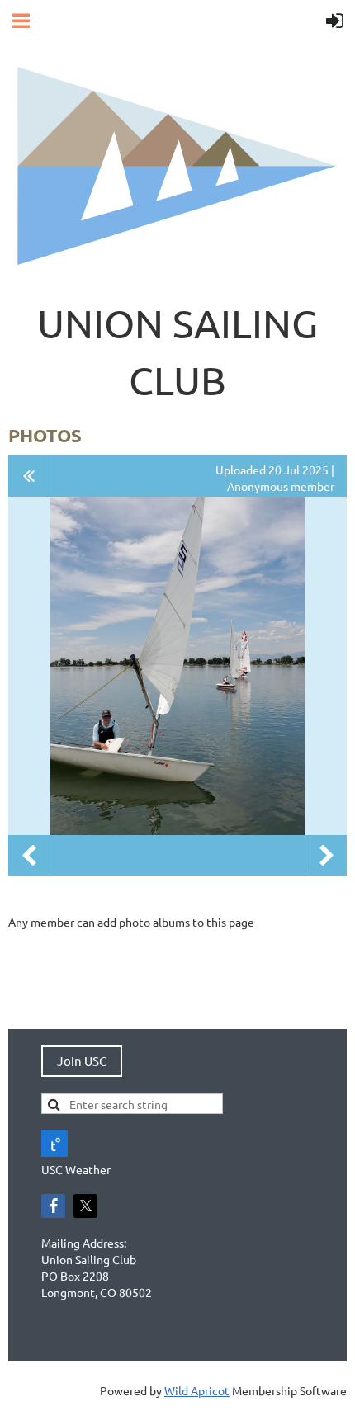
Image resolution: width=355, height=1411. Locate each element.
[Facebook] (53, 1206)
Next (326, 855)
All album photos (29, 476)
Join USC (81, 1061)
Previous (29, 855)
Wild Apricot (197, 1390)
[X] (85, 1206)
